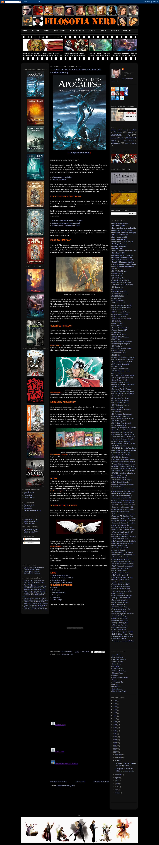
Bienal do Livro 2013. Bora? (121, 430)
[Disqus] (79, 690)
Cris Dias (115, 675)
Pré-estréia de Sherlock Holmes (123, 564)
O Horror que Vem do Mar (120, 398)
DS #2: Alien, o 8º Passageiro (122, 480)
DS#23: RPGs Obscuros (120, 337)
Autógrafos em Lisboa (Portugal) (124, 232)
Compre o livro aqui (79, 153)
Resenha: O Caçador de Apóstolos (123, 523)
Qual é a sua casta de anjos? (34, 568)
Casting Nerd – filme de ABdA (62, 582)
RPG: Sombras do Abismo (121, 312)
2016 (115, 731)
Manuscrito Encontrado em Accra (123, 464)
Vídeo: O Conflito (118, 323)
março (117, 793)
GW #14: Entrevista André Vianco (123, 466)
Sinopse (54, 587)
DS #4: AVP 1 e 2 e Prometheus (123, 471)
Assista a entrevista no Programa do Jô (66, 223)
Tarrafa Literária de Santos (121, 280)
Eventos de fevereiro (119, 353)
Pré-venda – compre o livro (61, 575)
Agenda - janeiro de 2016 (120, 382)
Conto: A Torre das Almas (120, 369)
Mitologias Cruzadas (119, 244)
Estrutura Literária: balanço (121, 579)
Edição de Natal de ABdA (120, 511)
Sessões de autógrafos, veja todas (124, 536)
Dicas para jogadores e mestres (123, 614)
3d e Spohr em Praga (119, 616)
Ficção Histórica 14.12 (119, 294)
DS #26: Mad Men (118, 278)
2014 (115, 737)
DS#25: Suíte (116, 298)
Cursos (103, 31)
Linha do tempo (29, 492)
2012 (115, 743)
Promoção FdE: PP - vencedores (123, 384)
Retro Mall (115, 666)
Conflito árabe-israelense (120, 573)
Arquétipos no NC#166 (119, 618)
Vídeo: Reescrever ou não (121, 319)
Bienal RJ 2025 (117, 248)
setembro (118, 775)
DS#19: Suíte (116, 355)
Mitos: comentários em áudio (122, 595)
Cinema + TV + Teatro (119, 130)
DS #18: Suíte (117, 366)
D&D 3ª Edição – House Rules (122, 634)
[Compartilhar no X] (99, 652)
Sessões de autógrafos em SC (122, 507)
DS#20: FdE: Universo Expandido (123, 357)
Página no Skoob (29, 523)
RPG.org (115, 684)
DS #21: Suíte (117, 346)
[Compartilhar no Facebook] (102, 652)
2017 (115, 728)
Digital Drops (116, 664)
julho (117, 781)
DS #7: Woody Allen (119, 421)
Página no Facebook (31, 521)
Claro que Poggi (117, 673)
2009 (115, 752)
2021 (115, 716)
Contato (126, 31)
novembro (118, 758)
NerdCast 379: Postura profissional (35, 609)
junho (117, 784)
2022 (115, 713)
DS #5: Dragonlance (119, 425)
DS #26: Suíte (117, 276)
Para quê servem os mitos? (121, 598)
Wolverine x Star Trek (119, 625)
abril (116, 790)
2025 (115, 703)
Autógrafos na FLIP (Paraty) (122, 230)
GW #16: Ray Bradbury (120, 457)
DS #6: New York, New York (121, 423)
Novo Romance (117, 273)
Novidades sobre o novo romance (123, 505)
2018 (115, 725)
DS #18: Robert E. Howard (121, 371)
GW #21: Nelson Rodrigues (121, 441)
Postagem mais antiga (101, 781)
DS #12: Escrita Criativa (120, 405)
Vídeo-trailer (28, 507)
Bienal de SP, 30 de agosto (121, 409)
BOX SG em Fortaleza (120, 235)
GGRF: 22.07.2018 (118, 310)
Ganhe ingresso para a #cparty (122, 577)
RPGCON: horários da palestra (122, 543)
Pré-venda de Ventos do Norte (123, 260)
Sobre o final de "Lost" (119, 546)
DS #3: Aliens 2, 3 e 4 (119, 475)
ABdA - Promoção (118, 593)
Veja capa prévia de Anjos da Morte (124, 450)
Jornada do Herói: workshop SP (123, 561)
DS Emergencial (117, 287)
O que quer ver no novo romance (123, 509)
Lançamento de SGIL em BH (122, 242)
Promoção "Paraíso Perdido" (122, 389)
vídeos (134, 143)
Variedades (115, 143)
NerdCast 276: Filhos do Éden (34, 582)
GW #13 (124, 468)
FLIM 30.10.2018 (118, 296)
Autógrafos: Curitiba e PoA (121, 525)
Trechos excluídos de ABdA (121, 559)
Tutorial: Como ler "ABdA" (121, 584)
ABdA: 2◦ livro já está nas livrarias (123, 530)
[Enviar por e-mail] (95, 652)
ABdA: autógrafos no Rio (120, 568)
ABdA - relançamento (119, 604)
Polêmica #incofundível (120, 600)
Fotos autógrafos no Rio (120, 534)
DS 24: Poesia (117, 325)
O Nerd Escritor (117, 668)
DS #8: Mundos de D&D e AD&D (123, 418)
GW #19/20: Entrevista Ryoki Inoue (124, 448)
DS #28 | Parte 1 (117, 269)
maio (117, 787)
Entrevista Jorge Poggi (120, 607)
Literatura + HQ (67, 654)
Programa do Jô (29, 505)
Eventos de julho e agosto (121, 344)
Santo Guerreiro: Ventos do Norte (124, 264)
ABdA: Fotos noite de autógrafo (122, 566)
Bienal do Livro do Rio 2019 (121, 282)
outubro (118, 761)
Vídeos (46, 31)
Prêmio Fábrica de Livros (32, 510)
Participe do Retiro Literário (122, 257)
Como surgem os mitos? (120, 602)
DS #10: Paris (117, 412)
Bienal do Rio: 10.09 (119, 334)
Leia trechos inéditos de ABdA (122, 527)
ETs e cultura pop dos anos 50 (122, 632)
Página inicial (80, 781)
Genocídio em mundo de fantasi (123, 641)
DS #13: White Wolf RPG (120, 403)
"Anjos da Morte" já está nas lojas (123, 437)
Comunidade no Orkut (31, 520)
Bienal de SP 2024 (118, 253)
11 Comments (85, 651)
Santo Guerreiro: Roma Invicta (123, 266)
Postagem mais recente (58, 781)
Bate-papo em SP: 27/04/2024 (122, 255)
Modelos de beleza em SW (121, 609)
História (130, 132)
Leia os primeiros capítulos (61, 177)
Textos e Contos (76, 31)
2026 (115, 700)
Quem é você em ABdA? (32, 569)
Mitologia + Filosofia (117, 138)
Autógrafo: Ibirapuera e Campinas (123, 520)
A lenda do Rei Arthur (119, 550)
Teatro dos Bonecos (119, 659)
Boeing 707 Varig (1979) (120, 623)
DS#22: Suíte (116, 339)
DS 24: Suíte (116, 321)
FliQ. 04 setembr (117, 301)
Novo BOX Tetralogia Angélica (123, 262)
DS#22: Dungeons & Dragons (122, 341)
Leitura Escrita (117, 689)
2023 (115, 710)
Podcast (35, 31)
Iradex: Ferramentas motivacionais (35, 605)
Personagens (28, 494)
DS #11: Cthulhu (117, 407)
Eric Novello (116, 686)
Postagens (29, 539)
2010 (115, 749)
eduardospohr (67, 651)
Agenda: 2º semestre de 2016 (122, 362)
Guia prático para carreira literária (123, 459)
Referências (28, 509)
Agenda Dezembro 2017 (120, 328)
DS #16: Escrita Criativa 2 (120, 387)
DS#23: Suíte (116, 332)
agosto (117, 778)
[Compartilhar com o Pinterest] (104, 652)
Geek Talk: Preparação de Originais (36, 603)
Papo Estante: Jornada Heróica (34, 591)
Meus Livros (59, 31)
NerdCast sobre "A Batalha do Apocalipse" (67, 221)
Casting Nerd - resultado (32, 573)
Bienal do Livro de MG (119, 380)
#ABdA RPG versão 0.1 (120, 627)
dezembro (118, 755)
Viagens (127, 143)
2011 (115, 746)
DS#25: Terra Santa (118, 303)
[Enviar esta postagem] (92, 651)
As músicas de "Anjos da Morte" (123, 439)
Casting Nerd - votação (31, 571)
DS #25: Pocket (117, 289)
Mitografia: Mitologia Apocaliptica (35, 586)
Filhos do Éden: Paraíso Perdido (123, 391)
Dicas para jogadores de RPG (122, 307)
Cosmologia (28, 495)
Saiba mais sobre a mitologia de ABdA (66, 225)
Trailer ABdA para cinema (120, 539)
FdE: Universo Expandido (120, 364)
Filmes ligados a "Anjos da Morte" (123, 443)
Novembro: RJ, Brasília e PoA (122, 516)
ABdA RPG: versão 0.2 (120, 575)
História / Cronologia (58, 592)
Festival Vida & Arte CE (120, 314)
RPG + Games (128, 141)
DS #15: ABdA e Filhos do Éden (123, 393)
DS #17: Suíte (117, 373)
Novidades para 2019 (119, 291)
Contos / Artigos (29, 497)
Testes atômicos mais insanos (122, 636)
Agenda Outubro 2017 (119, 330)
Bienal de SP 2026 (118, 226)
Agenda (92, 31)
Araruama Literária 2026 (120, 223)
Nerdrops (115, 680)
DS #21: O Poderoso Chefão (121, 348)
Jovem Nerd (116, 655)
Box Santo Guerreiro (119, 239)
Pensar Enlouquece (118, 671)
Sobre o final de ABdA (119, 570)
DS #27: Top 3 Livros (119, 271)
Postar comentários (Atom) (65, 786)
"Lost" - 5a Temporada (119, 582)
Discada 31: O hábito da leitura (34, 602)
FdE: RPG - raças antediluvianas (123, 375)
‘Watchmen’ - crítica (119, 638)
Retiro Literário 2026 (119, 237)
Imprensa (115, 31)
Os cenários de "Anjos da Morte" (123, 434)
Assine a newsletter (119, 246)
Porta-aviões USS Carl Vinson (122, 552)
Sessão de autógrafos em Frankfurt (124, 428)
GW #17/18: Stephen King (121, 452)
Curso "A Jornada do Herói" (121, 589)
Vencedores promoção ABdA (122, 591)
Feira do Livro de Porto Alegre (122, 455)
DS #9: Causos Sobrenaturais (122, 414)
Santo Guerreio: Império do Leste (124, 251)
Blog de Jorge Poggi (119, 691)
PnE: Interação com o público (34, 607)
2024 (115, 707)
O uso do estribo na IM (120, 548)
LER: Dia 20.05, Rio (119, 316)
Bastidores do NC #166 (120, 620)
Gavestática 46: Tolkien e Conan (35, 598)
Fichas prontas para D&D (120, 416)
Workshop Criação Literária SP (122, 532)
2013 (115, 740)
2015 (115, 734)
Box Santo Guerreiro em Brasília (124, 228)
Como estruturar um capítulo (121, 305)
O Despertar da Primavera (121, 586)
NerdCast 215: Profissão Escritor (35, 593)
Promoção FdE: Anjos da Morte (122, 432)
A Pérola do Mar (117, 682)
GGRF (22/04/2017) (118, 350)
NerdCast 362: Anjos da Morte (34, 581)
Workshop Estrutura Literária (121, 557)
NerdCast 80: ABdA (30, 584)
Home (24, 31)
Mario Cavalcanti (117, 657)
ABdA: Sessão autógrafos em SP (123, 555)
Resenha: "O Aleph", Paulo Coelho (123, 518)
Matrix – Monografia (119, 629)
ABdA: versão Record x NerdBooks (124, 541)
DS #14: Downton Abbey (120, 400)
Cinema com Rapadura (120, 677)
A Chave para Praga (119, 611)
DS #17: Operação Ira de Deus (122, 378)
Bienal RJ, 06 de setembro (121, 396)
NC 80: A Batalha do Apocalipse (62, 578)
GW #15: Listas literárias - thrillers (123, 462)
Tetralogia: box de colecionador (122, 285)
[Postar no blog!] (97, 652)
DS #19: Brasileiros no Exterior (122, 359)
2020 (115, 719)
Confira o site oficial (59, 179)
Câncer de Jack (117, 662)
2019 (115, 722)
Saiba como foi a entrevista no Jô (123, 514)
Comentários (29, 543)
